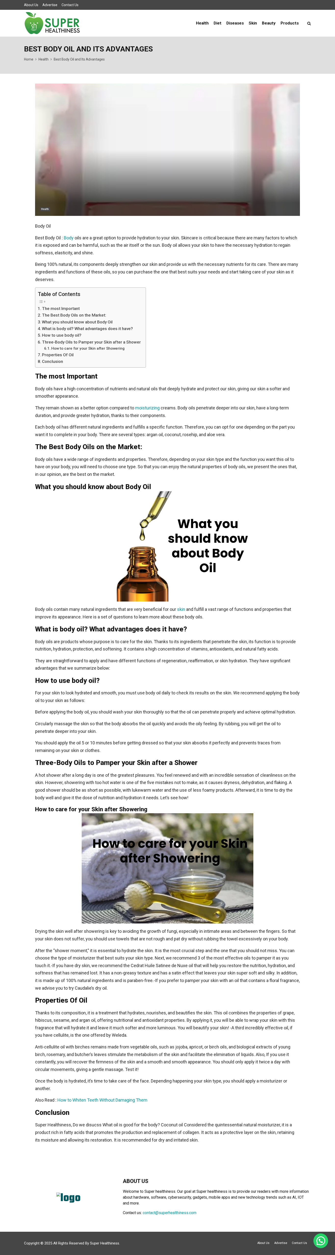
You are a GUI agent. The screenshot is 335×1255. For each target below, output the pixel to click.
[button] (320, 1240)
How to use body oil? (61, 335)
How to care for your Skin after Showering (88, 348)
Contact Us (70, 5)
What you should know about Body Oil (77, 322)
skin (181, 609)
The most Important (61, 308)
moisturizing (147, 407)
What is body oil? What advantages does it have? (87, 328)
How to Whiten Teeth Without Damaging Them (102, 1100)
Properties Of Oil (58, 354)
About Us (31, 5)
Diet (217, 23)
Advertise (49, 5)
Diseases (235, 23)
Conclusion (52, 361)
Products (290, 23)
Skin (253, 23)
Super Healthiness (104, 1243)
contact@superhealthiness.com (169, 1212)
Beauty (269, 23)
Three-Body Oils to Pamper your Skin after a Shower (91, 342)
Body (69, 237)
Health (202, 23)
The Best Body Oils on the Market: (74, 315)
